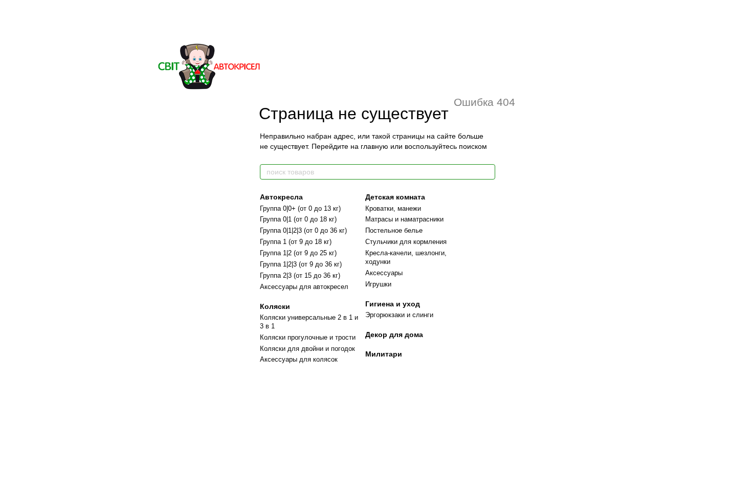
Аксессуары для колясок (299, 359)
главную (374, 146)
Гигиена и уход (392, 304)
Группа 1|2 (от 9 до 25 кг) (298, 253)
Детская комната (395, 197)
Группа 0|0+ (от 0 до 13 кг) (300, 208)
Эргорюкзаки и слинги (399, 315)
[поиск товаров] (487, 172)
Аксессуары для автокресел (304, 287)
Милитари (383, 354)
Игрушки (378, 284)
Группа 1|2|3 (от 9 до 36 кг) (301, 264)
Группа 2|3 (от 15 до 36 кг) (300, 275)
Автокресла (281, 197)
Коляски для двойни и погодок (307, 348)
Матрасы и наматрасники (404, 219)
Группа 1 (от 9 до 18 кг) (295, 242)
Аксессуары (384, 273)
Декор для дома (394, 334)
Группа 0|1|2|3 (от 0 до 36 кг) (303, 230)
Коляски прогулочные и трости (308, 337)
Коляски (275, 306)
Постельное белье (394, 230)
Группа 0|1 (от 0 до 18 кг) (298, 219)
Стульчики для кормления (406, 242)
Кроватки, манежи (393, 208)
